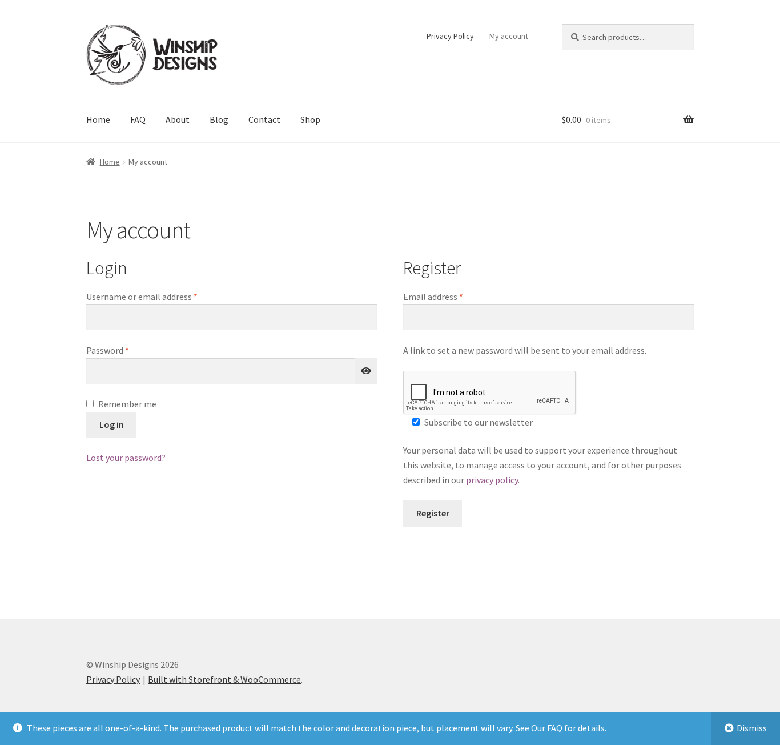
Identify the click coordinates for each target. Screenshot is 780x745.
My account (508, 36)
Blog (219, 119)
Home (98, 119)
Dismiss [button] (752, 728)
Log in (111, 424)
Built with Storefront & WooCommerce (224, 679)
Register (432, 513)
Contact (264, 119)
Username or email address (158, 296)
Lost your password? (126, 457)
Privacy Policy (450, 36)
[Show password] (366, 371)
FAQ (138, 119)
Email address (450, 296)
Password (124, 350)
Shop (310, 119)
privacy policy (492, 480)
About (178, 119)
